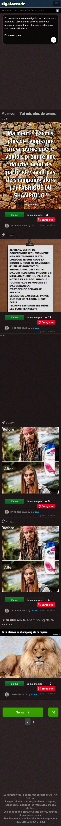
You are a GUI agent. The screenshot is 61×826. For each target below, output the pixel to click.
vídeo (41, 10)
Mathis (34, 694)
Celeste (34, 610)
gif (15, 10)
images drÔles (28, 10)
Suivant (21, 712)
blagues (6, 10)
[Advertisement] (30, 77)
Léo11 (34, 225)
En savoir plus (12, 35)
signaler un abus (46, 225)
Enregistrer (48, 219)
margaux (35, 327)
